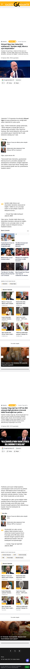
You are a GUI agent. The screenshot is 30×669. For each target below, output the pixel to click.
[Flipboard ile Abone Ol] (18, 80)
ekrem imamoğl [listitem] (22, 554)
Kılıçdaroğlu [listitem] (10, 557)
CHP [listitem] (14, 554)
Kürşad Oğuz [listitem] (13, 283)
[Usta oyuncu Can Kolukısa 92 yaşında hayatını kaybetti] (15, 357)
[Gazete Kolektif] (17, 4)
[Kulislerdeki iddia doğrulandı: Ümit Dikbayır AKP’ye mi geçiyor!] (15, 150)
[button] (2, 8)
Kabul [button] (27, 667)
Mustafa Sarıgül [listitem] (19, 557)
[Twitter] (15, 651)
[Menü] (2, 4)
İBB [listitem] (3, 557)
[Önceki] (2, 357)
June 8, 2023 (9, 216)
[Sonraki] (28, 357)
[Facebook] (10, 651)
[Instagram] (19, 651)
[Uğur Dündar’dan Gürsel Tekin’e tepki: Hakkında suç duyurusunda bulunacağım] (8, 329)
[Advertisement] (15, 24)
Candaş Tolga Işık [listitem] (6, 554)
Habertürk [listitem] (4, 283)
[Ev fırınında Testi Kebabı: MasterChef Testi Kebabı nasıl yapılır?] (15, 630)
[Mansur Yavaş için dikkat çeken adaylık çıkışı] (15, 144)
